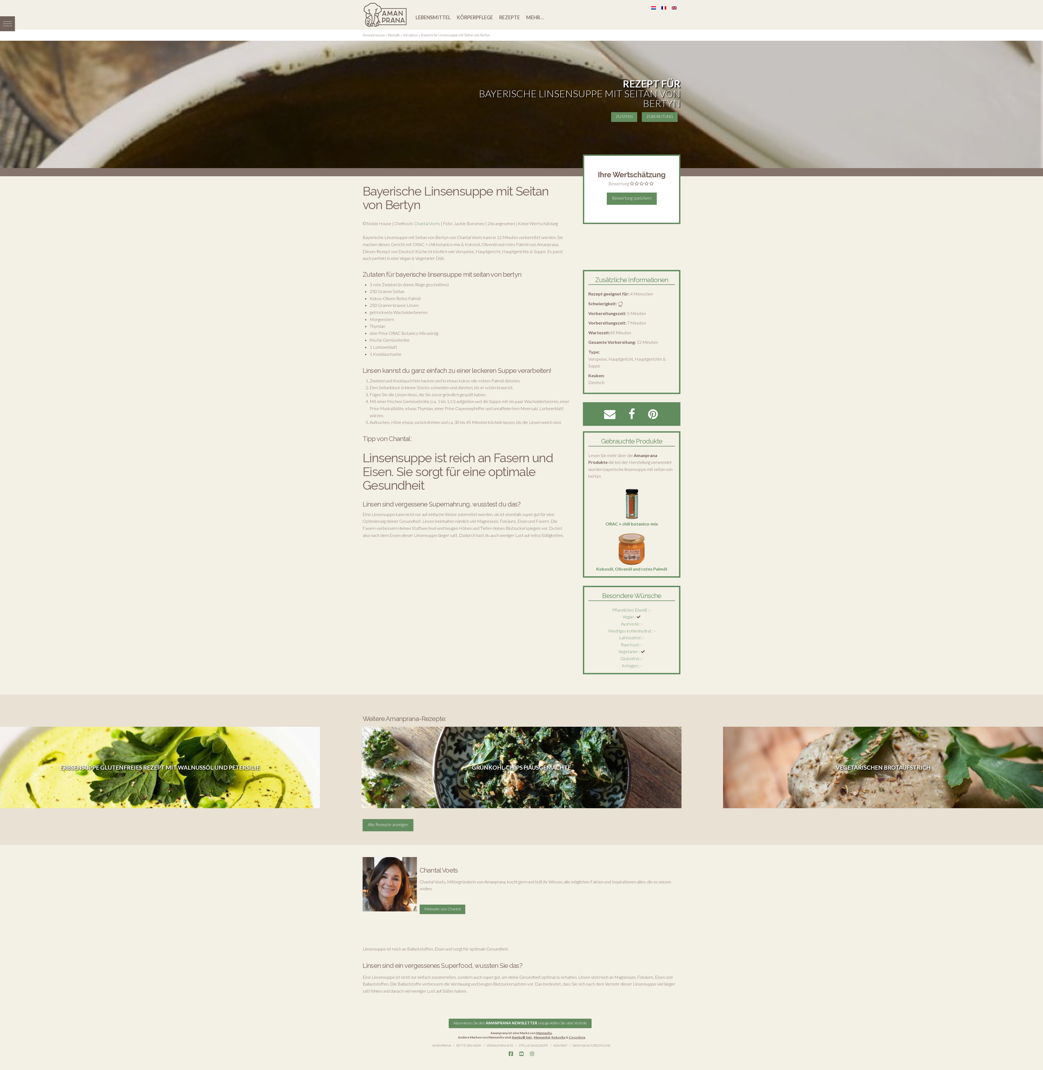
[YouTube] (521, 1054)
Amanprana (441, 1045)
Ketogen (630, 665)
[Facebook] (511, 1054)
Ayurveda (630, 623)
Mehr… (535, 17)
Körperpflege (475, 17)
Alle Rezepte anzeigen (388, 824)
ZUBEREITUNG (659, 116)
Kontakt (560, 1045)
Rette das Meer (468, 1045)
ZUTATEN (624, 116)
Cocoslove (577, 1037)
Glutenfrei (629, 658)
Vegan (628, 616)
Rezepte (509, 17)
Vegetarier (628, 651)
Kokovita (558, 1037)
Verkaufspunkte (499, 1045)
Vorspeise (410, 35)
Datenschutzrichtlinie (592, 1045)
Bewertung (618, 183)
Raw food (630, 644)
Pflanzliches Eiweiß (629, 609)
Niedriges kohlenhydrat (629, 630)
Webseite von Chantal (442, 909)
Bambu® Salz (522, 1037)
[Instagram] (532, 1054)
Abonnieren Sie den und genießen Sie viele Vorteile (520, 1023)
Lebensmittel (433, 17)
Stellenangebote (533, 1045)
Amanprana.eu (374, 35)
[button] (7, 23)
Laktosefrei (629, 637)
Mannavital (542, 1037)
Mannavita (544, 1033)
